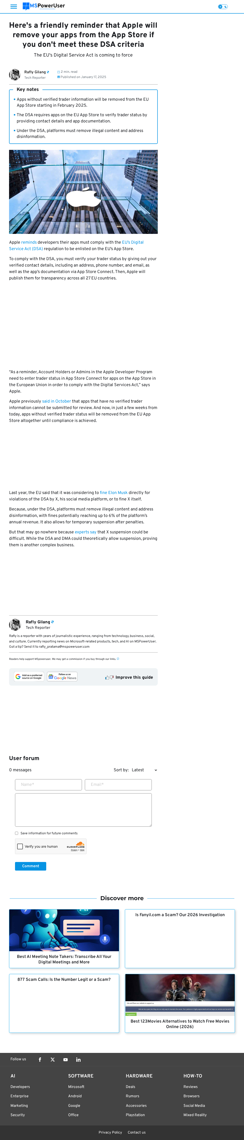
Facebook (40, 1059)
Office (73, 1115)
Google (74, 1105)
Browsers (191, 1096)
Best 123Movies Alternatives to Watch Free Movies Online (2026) (180, 1024)
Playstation (135, 1115)
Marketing (19, 1105)
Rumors (132, 1096)
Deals (130, 1087)
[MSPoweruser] (44, 6)
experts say (86, 532)
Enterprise (19, 1096)
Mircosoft (76, 1087)
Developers (20, 1087)
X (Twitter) (53, 1059)
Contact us (137, 1132)
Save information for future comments (49, 833)
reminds (29, 242)
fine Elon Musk (114, 493)
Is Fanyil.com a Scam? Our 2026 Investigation (180, 915)
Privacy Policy (110, 1132)
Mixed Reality (195, 1115)
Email (97, 785)
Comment (30, 866)
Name (27, 785)
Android (75, 1096)
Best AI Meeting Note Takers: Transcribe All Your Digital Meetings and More (64, 959)
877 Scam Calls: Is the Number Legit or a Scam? (64, 979)
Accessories (136, 1105)
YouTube (65, 1059)
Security (17, 1115)
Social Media (194, 1105)
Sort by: (121, 770)
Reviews (190, 1087)
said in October (56, 401)
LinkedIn (78, 1059)
